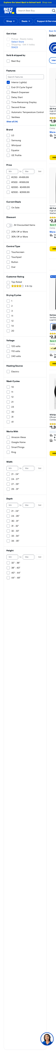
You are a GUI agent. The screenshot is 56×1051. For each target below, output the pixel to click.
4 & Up (28, 286)
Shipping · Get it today (23, 44)
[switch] (9, 225)
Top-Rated (16, 282)
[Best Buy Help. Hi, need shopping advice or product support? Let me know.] (47, 1039)
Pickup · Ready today (22, 38)
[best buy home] (9, 11)
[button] (11, 21)
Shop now (47, 2)
